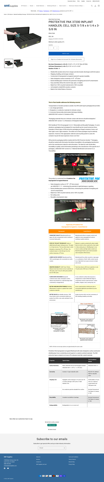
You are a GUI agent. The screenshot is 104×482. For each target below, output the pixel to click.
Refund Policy (72, 461)
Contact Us (88, 1)
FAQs (78, 1)
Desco (41, 11)
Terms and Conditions (73, 456)
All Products (10, 14)
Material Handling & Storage (20, 14)
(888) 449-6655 (96, 1)
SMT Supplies (10, 478)
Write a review (52, 425)
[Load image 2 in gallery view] (18, 63)
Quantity (51, 45)
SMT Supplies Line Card (41, 464)
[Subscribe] (64, 448)
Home (5, 14)
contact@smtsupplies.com (10, 465)
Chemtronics (55, 11)
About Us (38, 456)
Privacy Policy (72, 464)
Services (38, 459)
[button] (24, 5)
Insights (83, 1)
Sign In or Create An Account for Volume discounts (66, 59)
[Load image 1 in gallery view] (8, 63)
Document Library (72, 1)
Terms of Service (72, 459)
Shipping (50, 38)
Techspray (46, 11)
